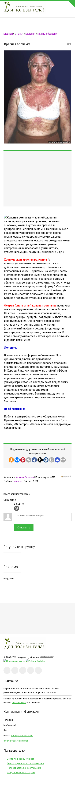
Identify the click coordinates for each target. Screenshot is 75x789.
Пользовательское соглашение (24, 768)
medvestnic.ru (19, 702)
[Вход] (16, 508)
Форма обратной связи (15, 740)
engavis (18, 481)
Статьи (19, 33)
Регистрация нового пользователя (25, 763)
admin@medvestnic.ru (22, 735)
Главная (8, 33)
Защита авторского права (21, 772)
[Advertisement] (37, 178)
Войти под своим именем (20, 759)
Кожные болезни (47, 33)
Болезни (30, 33)
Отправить (23, 527)
